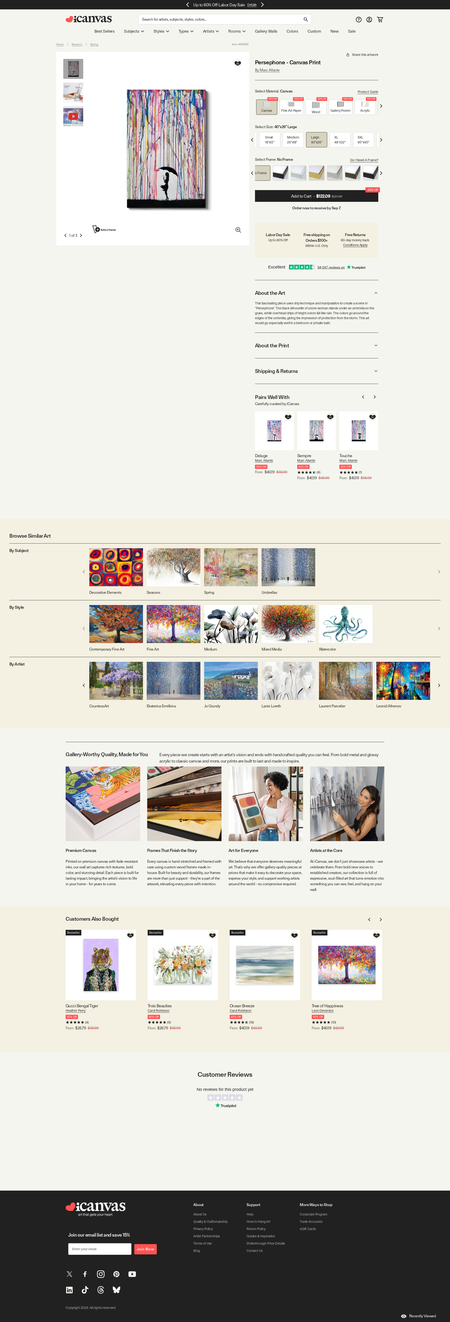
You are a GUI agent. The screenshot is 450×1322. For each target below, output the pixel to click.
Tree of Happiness (327, 1005)
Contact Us (255, 1251)
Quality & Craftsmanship (210, 1221)
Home (60, 44)
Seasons (77, 44)
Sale (352, 31)
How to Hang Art (258, 1221)
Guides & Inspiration (261, 1236)
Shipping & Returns (276, 371)
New (334, 31)
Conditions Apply (355, 245)
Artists (208, 31)
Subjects (131, 31)
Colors (292, 31)
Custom (314, 31)
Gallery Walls (266, 31)
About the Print (272, 345)
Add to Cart (334, 194)
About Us (199, 1214)
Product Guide (368, 92)
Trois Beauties (160, 1005)
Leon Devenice (323, 1010)
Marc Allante (264, 460)
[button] (266, 107)
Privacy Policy (203, 1229)
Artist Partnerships (206, 1236)
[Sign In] (369, 19)
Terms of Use (202, 1243)
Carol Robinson (158, 1010)
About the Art (270, 293)
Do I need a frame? (364, 160)
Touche (345, 455)
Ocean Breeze (242, 1005)
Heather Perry (76, 1010)
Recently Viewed (422, 1316)
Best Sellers (104, 31)
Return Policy (256, 1229)
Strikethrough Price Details (266, 1243)
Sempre (304, 455)
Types (184, 31)
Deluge (261, 455)
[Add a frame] (104, 229)
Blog (196, 1251)
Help (250, 1214)
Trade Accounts (311, 1221)
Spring (94, 44)
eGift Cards (308, 1229)
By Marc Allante (267, 70)
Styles (159, 31)
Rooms (234, 31)
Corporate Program (313, 1214)
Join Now (145, 1249)
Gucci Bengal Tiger (82, 1005)
